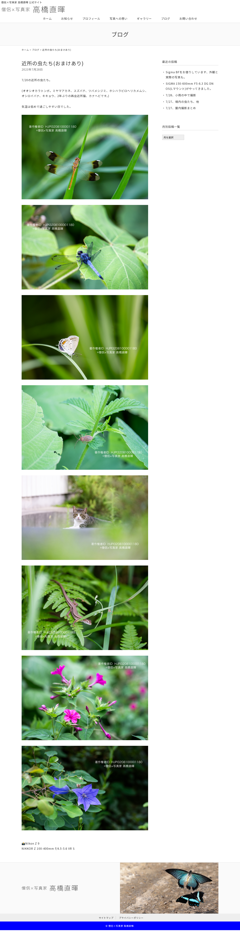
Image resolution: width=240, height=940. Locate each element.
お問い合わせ (188, 18)
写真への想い (119, 18)
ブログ (165, 18)
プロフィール (91, 18)
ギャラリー (144, 18)
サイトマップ (106, 917)
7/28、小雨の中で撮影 (181, 95)
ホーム (47, 18)
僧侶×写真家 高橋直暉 (121, 925)
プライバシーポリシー (131, 917)
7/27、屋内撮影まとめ (181, 108)
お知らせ (67, 18)
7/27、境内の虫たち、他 (182, 101)
